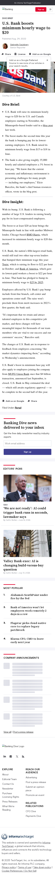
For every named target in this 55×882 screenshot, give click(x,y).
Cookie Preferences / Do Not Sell (19, 870)
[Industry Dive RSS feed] (23, 757)
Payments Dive (33, 815)
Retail (18, 407)
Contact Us (8, 783)
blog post (48, 125)
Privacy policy (9, 867)
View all (7, 731)
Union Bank (18, 374)
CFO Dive (31, 811)
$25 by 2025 (36, 282)
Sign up (41, 9)
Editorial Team (9, 779)
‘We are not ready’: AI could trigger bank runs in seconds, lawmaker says (25, 512)
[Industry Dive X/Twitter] (17, 757)
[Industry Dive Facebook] (11, 757)
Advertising (31, 777)
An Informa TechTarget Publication (27, 3)
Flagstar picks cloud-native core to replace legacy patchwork (28, 626)
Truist (5, 264)
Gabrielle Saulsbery (19, 44)
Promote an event (35, 795)
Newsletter (7, 788)
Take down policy (42, 867)
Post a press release (23, 731)
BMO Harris (33, 234)
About (5, 774)
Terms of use (24, 867)
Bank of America (29, 268)
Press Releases (9, 801)
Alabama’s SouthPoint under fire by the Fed (29, 596)
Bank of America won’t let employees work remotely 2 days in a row (28, 611)
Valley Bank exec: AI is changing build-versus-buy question (23, 565)
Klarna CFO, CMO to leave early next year (27, 640)
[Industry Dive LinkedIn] (4, 757)
